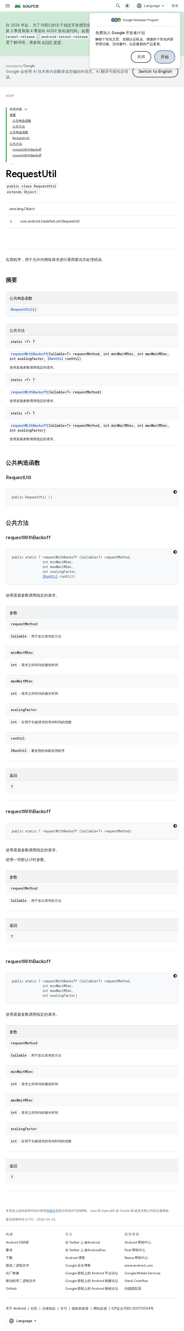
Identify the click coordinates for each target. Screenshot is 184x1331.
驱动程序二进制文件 (21, 1281)
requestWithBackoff (29, 354)
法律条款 (49, 1308)
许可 (63, 1308)
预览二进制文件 (17, 1265)
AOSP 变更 (51, 42)
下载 (9, 1258)
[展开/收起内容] (26, 109)
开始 (165, 57)
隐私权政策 (80, 1308)
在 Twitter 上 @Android (82, 1242)
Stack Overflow (136, 1281)
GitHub (11, 1288)
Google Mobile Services (142, 1273)
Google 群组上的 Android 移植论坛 (91, 1288)
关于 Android (16, 1308)
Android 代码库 (17, 1242)
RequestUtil (22, 309)
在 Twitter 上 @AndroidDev (85, 1250)
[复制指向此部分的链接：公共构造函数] (45, 463)
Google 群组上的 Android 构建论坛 (91, 1281)
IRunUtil (55, 358)
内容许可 (52, 1211)
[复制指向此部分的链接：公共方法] (33, 523)
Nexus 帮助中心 (136, 1258)
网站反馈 (100, 1308)
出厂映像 (12, 1273)
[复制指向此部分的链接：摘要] (22, 280)
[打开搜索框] (118, 6)
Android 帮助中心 (138, 1242)
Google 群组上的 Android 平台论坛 (91, 1273)
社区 (34, 1308)
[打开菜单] (7, 6)
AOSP (10, 96)
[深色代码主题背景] (175, 492)
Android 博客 (75, 1258)
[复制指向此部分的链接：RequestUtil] (35, 478)
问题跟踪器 (133, 1288)
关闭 (141, 57)
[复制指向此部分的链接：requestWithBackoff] (55, 538)
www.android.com (139, 1265)
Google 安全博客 (78, 1265)
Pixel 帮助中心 (135, 1250)
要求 (9, 1250)
